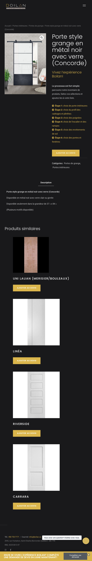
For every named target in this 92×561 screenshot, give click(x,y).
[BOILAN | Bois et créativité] (15, 6)
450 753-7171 (14, 537)
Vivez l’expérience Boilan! (67, 74)
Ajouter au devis (65, 153)
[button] (42, 37)
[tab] (46, 182)
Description (46, 182)
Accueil (8, 26)
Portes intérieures (20, 26)
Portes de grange (36, 26)
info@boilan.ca (35, 537)
